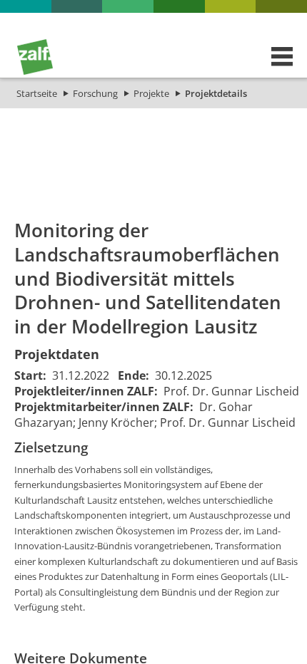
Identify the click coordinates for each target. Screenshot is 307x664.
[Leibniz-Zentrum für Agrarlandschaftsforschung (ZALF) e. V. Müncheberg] (35, 71)
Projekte (151, 93)
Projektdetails (216, 93)
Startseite (36, 93)
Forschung (95, 93)
